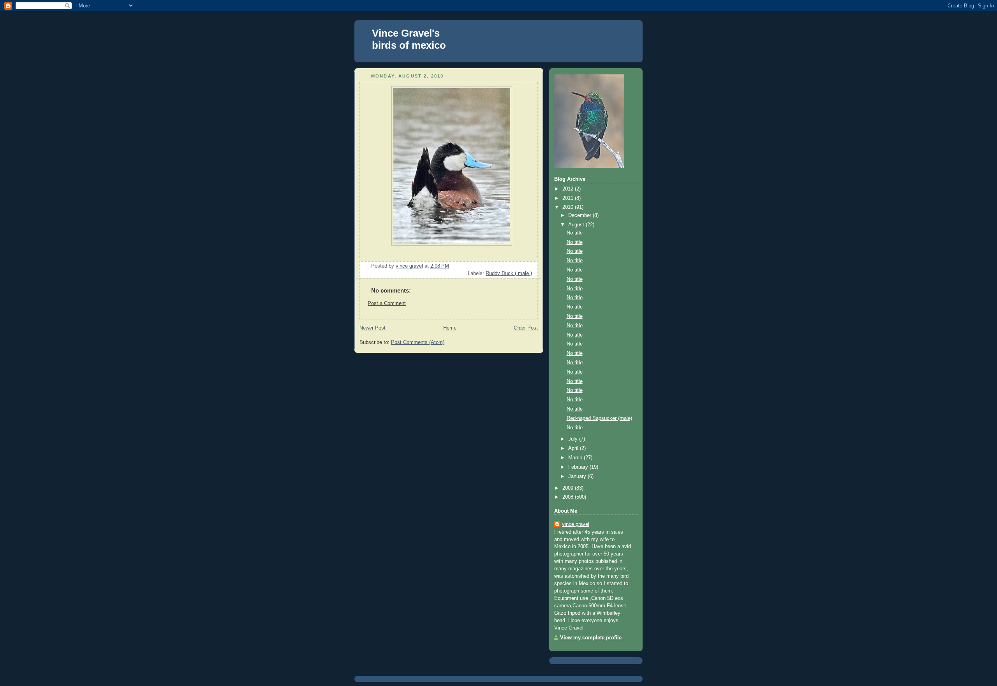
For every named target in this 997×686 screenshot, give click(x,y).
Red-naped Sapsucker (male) (599, 418)
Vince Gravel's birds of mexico (409, 39)
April (574, 448)
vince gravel (575, 524)
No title (575, 233)
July (573, 439)
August (577, 224)
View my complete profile (591, 637)
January (578, 476)
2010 (568, 207)
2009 (568, 488)
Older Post (526, 328)
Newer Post (372, 328)
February (579, 467)
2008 (568, 497)
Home (449, 328)
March (576, 457)
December (580, 215)
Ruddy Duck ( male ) (509, 273)
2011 (568, 198)
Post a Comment (387, 303)
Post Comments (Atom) (417, 342)
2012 (568, 189)
